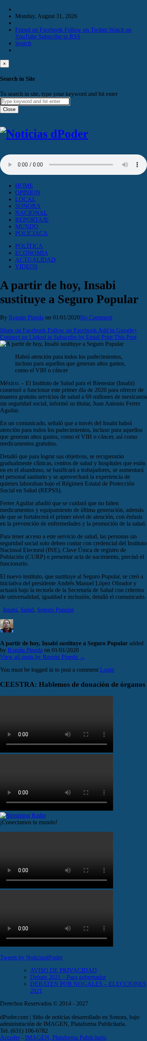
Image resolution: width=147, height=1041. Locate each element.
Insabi (10, 609)
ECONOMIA (31, 253)
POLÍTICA (29, 246)
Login (107, 669)
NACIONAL (31, 213)
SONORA (28, 206)
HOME (24, 185)
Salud (27, 609)
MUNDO (26, 226)
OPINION (27, 192)
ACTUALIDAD (35, 259)
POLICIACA (31, 233)
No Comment (96, 317)
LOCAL (25, 199)
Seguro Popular (55, 609)
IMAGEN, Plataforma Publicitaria (65, 1037)
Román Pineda (26, 317)
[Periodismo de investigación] (44, 133)
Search (23, 43)
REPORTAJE (32, 219)
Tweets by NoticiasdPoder (31, 957)
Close (9, 109)
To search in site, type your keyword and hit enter (59, 94)
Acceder (10, 1037)
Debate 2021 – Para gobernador (68, 977)
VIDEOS (26, 266)
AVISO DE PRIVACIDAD (63, 970)
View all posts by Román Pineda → (42, 657)
